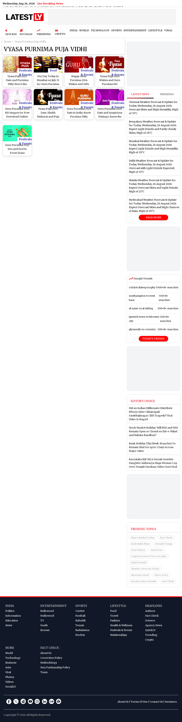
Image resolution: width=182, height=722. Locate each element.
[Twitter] (16, 701)
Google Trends (142, 278)
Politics (9, 611)
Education (11, 620)
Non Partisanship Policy (55, 667)
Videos (9, 681)
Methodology (48, 662)
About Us (45, 653)
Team (43, 672)
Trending (167, 94)
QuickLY (150, 630)
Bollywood (47, 611)
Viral (8, 672)
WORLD (84, 30)
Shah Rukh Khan (140, 543)
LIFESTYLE (155, 30)
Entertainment (53, 606)
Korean (45, 630)
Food (53, 70)
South (44, 625)
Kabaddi (80, 620)
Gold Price (157, 550)
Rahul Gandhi (138, 562)
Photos (9, 677)
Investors (171, 701)
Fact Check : (50, 647)
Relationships (118, 635)
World (9, 653)
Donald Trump (163, 543)
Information (13, 615)
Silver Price (161, 575)
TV (42, 620)
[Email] (58, 701)
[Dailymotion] (23, 701)
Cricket (79, 611)
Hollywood (47, 615)
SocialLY (10, 686)
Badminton (82, 630)
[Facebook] (9, 701)
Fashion (115, 620)
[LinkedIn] (44, 701)
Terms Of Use (139, 701)
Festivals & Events (25, 71)
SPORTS (116, 30)
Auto (8, 667)
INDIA (73, 30)
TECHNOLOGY (100, 30)
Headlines (153, 606)
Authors (150, 611)
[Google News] (51, 701)
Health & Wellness (121, 625)
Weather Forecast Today (145, 568)
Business (10, 662)
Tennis (79, 625)
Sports (81, 606)
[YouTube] (30, 701)
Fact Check (166, 537)
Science (150, 620)
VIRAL (168, 30)
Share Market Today (143, 537)
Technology (12, 657)
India (9, 606)
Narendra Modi (140, 575)
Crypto (149, 639)
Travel (114, 615)
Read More (153, 217)
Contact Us (156, 701)
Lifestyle (118, 606)
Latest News (140, 94)
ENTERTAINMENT (135, 30)
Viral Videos (138, 550)
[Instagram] (37, 701)
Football (80, 615)
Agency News (153, 625)
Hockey (80, 635)
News (8, 625)
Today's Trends (153, 338)
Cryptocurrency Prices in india (149, 556)
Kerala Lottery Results (144, 581)
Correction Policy (51, 657)
